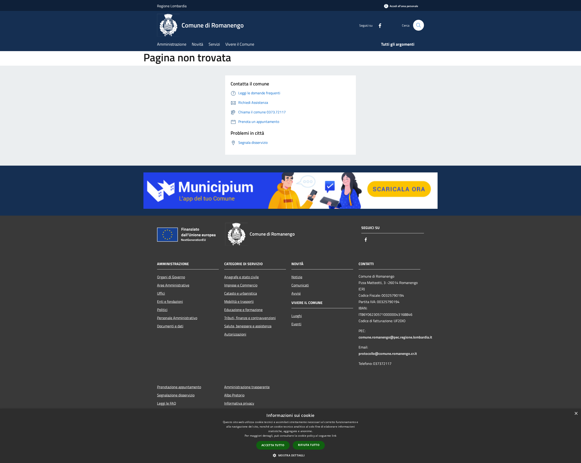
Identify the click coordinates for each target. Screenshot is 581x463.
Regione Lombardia (172, 6)
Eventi (296, 324)
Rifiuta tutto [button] (309, 445)
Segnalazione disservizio (175, 395)
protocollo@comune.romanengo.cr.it (388, 353)
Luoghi (296, 316)
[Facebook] (378, 25)
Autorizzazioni (235, 334)
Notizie (296, 277)
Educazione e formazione (243, 309)
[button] (290, 455)
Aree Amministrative (173, 285)
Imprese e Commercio (240, 285)
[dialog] (290, 436)
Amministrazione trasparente (247, 387)
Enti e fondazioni (170, 301)
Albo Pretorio (234, 395)
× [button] (576, 413)
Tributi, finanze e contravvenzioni (250, 318)
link (334, 436)
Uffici (161, 293)
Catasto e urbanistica (240, 293)
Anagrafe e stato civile (241, 277)
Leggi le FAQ (166, 403)
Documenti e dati (170, 326)
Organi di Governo (171, 277)
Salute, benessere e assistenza (247, 326)
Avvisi (296, 293)
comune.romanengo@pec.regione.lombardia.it (395, 337)
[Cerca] (418, 25)
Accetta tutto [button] (272, 445)
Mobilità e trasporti (239, 301)
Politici (162, 309)
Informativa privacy (239, 403)
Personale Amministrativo (177, 318)
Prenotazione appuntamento (179, 387)
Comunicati (300, 285)
